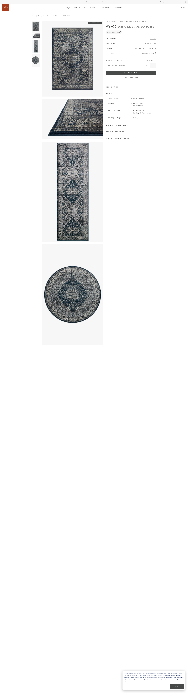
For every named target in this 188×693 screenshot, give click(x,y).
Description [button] (112, 87)
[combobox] (127, 65)
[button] (68, 7)
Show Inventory (151, 60)
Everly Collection (111, 21)
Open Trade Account (177, 2)
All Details (153, 38)
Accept (177, 686)
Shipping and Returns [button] (117, 138)
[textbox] (127, 65)
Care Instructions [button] (116, 132)
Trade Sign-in (131, 72)
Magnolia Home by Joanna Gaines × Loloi (133, 21)
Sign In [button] (164, 2)
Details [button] (110, 93)
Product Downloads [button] (117, 126)
